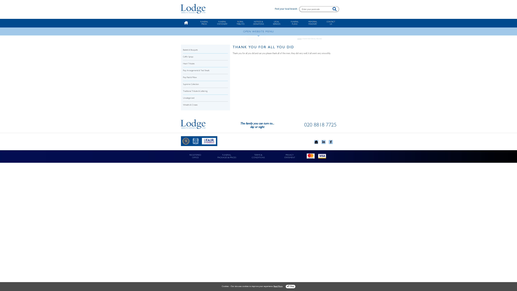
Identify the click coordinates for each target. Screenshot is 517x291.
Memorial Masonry (312, 23)
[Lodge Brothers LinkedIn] (324, 142)
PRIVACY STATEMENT (289, 156)
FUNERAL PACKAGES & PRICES (226, 156)
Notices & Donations (258, 23)
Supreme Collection (191, 85)
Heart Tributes (189, 64)
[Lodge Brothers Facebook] (331, 142)
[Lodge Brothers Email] (316, 142)
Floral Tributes (240, 23)
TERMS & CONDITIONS (258, 156)
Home (299, 39)
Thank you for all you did (263, 47)
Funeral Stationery (222, 23)
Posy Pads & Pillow (190, 78)
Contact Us (331, 23)
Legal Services (276, 23)
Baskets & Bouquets (190, 50)
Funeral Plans (295, 23)
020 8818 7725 (320, 125)
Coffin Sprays (188, 57)
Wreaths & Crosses (190, 105)
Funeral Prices (204, 23)
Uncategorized (188, 98)
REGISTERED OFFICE (195, 156)
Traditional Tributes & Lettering (195, 91)
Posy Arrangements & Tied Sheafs (196, 71)
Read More (278, 287)
